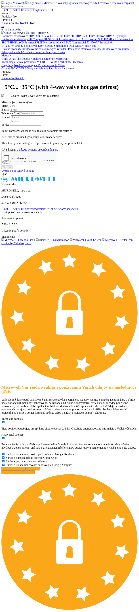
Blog (4, 65)
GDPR (20, 68)
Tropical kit (106, 42)
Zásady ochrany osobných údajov (38, 149)
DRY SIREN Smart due (82, 45)
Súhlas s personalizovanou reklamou (26, 461)
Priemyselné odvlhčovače (16, 52)
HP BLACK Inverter (85, 39)
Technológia (8, 61)
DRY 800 (70, 36)
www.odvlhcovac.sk (66, 208)
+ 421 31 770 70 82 (12, 208)
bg (9, 29)
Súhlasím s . (32, 149)
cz (13, 29)
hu (19, 29)
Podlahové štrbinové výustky (85, 48)
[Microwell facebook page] (18, 239)
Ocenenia (77, 61)
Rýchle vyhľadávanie (61, 68)
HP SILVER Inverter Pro (58, 39)
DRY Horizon (97, 36)
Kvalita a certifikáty (60, 61)
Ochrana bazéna (40, 52)
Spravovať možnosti (13, 468)
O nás (5, 58)
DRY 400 (46, 36)
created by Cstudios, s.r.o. (16, 243)
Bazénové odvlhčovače (15, 36)
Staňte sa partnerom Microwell (50, 58)
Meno (5, 105)
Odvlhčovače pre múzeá (116, 48)
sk (2, 26)
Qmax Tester (57, 52)
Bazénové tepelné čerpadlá (17, 39)
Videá (61, 65)
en (2, 29)
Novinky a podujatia (26, 65)
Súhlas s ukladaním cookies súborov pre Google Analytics (39, 464)
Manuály (6, 55)
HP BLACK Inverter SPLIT (26, 42)
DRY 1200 (82, 36)
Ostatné (6, 68)
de (16, 29)
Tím (19, 58)
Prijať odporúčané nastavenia (18, 472)
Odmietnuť (33, 468)
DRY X (110, 36)
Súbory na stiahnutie (37, 68)
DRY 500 (58, 36)
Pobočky (27, 58)
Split (101, 39)
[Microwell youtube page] (86, 239)
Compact (38, 39)
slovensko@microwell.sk (39, 208)
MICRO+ (43, 61)
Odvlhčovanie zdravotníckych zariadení (45, 48)
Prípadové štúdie (48, 65)
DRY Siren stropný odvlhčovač (19, 45)
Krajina (6, 117)
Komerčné (49, 42)
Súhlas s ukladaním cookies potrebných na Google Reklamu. (40, 454)
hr (6, 29)
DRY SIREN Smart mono (53, 45)
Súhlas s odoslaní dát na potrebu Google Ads (31, 457)
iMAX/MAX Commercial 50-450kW (78, 42)
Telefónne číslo (10, 113)
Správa (5, 124)
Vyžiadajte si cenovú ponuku (17, 170)
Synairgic (120, 36)
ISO (13, 68)
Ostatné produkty (11, 48)
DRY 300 (35, 36)
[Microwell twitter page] (117, 239)
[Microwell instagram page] (53, 239)
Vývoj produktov (26, 61)
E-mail (5, 109)
